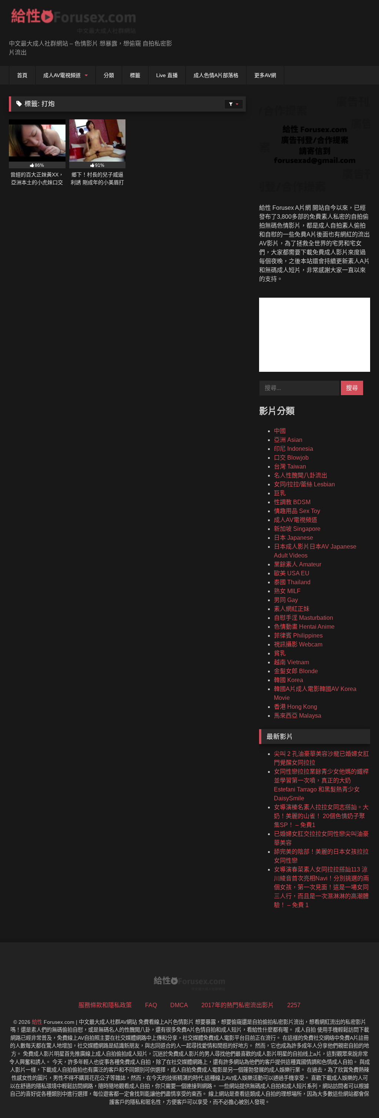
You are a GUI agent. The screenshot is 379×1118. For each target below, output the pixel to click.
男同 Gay (286, 600)
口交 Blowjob (291, 457)
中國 (280, 431)
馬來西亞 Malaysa (297, 715)
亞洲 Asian (288, 440)
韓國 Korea (288, 680)
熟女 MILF (287, 591)
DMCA (179, 1005)
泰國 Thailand (292, 582)
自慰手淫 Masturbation (303, 618)
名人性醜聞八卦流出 (300, 475)
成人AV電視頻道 (62, 75)
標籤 (135, 75)
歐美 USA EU (291, 573)
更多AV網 (265, 75)
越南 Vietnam (291, 662)
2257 (294, 1005)
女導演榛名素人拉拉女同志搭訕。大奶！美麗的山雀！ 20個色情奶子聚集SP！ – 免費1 (321, 816)
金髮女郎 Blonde (296, 671)
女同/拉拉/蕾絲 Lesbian (304, 484)
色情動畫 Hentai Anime (304, 627)
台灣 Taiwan (290, 466)
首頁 (22, 75)
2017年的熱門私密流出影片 (237, 1005)
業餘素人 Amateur (297, 564)
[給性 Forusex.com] (84, 22)
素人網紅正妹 (291, 609)
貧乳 (280, 653)
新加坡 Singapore (297, 529)
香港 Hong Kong (295, 707)
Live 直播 (167, 75)
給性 (37, 1022)
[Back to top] (356, 1096)
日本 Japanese (293, 538)
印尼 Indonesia (293, 449)
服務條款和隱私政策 (105, 1005)
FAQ (151, 1005)
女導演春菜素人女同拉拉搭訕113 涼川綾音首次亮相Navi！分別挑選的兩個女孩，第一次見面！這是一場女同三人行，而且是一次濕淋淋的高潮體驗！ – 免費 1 (321, 887)
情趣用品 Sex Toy (297, 511)
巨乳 (280, 493)
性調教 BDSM (292, 502)
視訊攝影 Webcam (298, 644)
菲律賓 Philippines (298, 635)
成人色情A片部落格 (216, 75)
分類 (109, 75)
